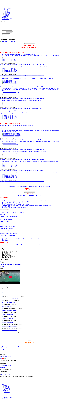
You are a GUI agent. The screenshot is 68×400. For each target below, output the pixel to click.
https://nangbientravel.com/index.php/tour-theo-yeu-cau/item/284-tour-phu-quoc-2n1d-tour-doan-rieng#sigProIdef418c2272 (22, 121)
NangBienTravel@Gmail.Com (6, 356)
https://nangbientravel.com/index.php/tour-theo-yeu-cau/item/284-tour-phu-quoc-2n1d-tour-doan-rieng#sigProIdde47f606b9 (22, 181)
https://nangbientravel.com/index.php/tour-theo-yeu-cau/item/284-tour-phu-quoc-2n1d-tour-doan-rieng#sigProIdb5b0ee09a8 (22, 75)
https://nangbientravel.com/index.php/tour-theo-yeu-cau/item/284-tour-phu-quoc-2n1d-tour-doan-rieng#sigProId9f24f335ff (22, 170)
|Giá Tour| (4, 31)
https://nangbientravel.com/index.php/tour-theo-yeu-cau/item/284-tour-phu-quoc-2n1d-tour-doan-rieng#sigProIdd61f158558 (22, 149)
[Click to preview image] (29, 41)
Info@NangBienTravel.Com (6, 374)
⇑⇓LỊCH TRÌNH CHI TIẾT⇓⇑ (29, 45)
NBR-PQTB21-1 (9, 249)
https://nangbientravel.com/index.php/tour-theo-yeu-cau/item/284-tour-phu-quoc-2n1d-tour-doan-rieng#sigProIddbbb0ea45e (22, 139)
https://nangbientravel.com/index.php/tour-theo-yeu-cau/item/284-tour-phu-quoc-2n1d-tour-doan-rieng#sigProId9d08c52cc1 (22, 86)
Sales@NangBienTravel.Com (6, 365)
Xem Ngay (2, 266)
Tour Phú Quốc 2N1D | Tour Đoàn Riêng (12, 250)
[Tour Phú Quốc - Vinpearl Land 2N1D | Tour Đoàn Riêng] (0, 261)
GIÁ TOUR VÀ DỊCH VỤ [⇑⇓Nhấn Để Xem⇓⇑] (29, 189)
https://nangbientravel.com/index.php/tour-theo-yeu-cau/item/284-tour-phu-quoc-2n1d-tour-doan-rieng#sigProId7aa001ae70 (22, 108)
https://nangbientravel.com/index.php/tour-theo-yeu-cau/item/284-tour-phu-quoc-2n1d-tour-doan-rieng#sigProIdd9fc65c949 (22, 98)
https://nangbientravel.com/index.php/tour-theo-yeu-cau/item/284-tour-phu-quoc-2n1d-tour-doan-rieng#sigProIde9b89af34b (22, 159)
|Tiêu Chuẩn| (4, 32)
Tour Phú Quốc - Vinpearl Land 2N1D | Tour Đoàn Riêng (10, 264)
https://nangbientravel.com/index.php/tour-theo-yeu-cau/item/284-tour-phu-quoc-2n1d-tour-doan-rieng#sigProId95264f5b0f (22, 64)
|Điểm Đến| (4, 29)
